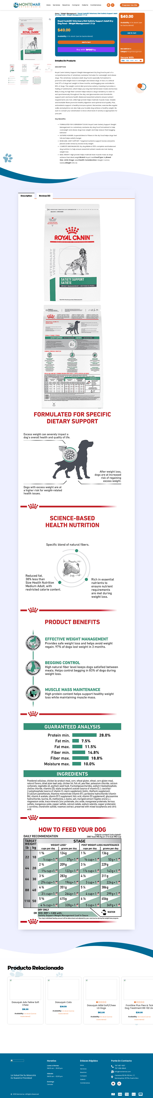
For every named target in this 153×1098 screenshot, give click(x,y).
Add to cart (86, 42)
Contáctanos (95, 5)
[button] (50, 19)
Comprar (76, 5)
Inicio (48, 5)
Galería (85, 5)
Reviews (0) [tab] (44, 196)
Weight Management (68, 13)
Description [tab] (26, 196)
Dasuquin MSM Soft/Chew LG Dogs (101, 1007)
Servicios (56, 5)
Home (57, 13)
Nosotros (66, 5)
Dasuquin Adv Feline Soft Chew (25, 1003)
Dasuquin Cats (63, 1002)
